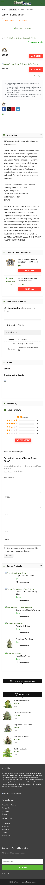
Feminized (13, 9)
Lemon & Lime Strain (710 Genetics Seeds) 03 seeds (28, 261)
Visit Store (36, 56)
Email (6, 540)
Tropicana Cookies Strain (23, 725)
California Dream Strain (22, 713)
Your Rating (8, 472)
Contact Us (6, 808)
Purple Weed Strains (9, 805)
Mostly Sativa (18, 38)
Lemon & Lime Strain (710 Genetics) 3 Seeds (28, 279)
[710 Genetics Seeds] (10, 121)
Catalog (4, 814)
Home (3, 9)
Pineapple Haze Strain (21, 700)
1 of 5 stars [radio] (15, 471)
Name (7, 531)
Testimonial (6, 823)
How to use (6, 826)
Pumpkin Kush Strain (23, 626)
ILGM (15, 706)
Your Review (9, 478)
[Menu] (2, 3)
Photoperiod (26, 38)
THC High (33, 38)
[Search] (41, 3)
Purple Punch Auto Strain (25, 576)
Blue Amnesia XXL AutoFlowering (28, 610)
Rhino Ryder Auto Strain (24, 639)
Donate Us (5, 829)
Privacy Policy (6, 835)
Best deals (5, 811)
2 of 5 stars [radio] (16, 471)
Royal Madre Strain (23, 656)
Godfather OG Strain (21, 737)
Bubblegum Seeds (20, 749)
